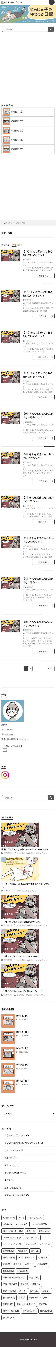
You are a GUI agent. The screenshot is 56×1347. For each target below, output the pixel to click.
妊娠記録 (22, 1271)
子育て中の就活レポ (13, 1172)
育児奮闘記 (29, 1311)
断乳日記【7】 (17, 130)
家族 (48, 267)
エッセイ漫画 (40, 514)
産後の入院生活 (11, 1187)
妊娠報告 (8, 1271)
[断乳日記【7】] (8, 1053)
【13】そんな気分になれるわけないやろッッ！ (22, 921)
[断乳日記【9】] (8, 1021)
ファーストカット (12, 1150)
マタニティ (32, 1237)
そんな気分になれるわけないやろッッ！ (33, 853)
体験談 (22, 1251)
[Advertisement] (28, 72)
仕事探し (8, 1251)
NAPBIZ (33, 1339)
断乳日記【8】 (17, 121)
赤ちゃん (8, 1317)
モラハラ (26, 641)
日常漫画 (29, 270)
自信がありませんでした (26, 890)
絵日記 (28, 646)
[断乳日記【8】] (8, 1037)
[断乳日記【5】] (8, 1086)
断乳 (22, 1291)
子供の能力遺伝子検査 (14, 1277)
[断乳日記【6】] (8, 1070)
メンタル (30, 1244)
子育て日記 (47, 641)
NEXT (50, 668)
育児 (50, 270)
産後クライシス (40, 270)
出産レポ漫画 (26, 1257)
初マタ (42, 1257)
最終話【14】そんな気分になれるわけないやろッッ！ (25, 849)
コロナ (30, 1231)
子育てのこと (10, 1165)
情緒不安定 (9, 1291)
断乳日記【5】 (17, 149)
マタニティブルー (12, 1244)
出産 (35, 1251)
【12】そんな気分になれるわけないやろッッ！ (22, 991)
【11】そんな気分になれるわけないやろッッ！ (22, 956)
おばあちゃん (35, 1217)
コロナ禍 (44, 1231)
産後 (38, 643)
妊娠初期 (42, 1264)
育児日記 (41, 351)
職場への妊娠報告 (26, 1304)
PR (21, 1217)
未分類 (7, 1180)
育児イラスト (11, 1311)
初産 (6, 1264)
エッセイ (29, 267)
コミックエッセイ (45, 638)
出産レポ (8, 1158)
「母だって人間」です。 (15, 1135)
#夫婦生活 (9, 1217)
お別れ (7, 1224)
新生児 (34, 1291)
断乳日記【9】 (17, 112)
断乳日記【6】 (17, 140)
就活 (36, 1284)
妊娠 (29, 1264)
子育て (42, 267)
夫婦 (36, 267)
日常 (46, 349)
